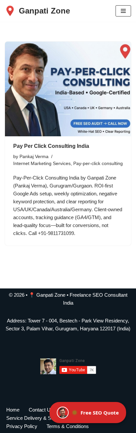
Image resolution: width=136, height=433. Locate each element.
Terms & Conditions (68, 426)
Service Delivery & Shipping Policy (43, 418)
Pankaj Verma (34, 156)
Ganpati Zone (50, 295)
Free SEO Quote (100, 412)
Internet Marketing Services (42, 163)
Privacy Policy (21, 426)
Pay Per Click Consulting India (51, 146)
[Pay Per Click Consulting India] (68, 89)
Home (12, 410)
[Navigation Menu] (123, 11)
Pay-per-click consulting (98, 163)
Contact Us (41, 410)
